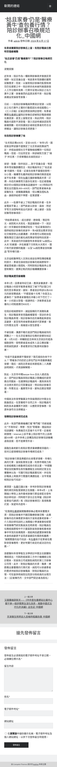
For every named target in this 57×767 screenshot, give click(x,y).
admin (17, 40)
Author (36, 764)
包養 (33, 539)
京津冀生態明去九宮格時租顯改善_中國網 (28, 616)
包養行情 (27, 177)
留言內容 (9, 665)
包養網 (15, 511)
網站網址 (9, 721)
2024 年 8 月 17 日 (40, 40)
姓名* (7, 696)
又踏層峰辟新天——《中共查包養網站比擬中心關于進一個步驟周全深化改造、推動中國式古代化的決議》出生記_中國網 (28, 603)
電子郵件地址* (11, 708)
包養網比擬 (15, 114)
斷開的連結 (12, 6)
